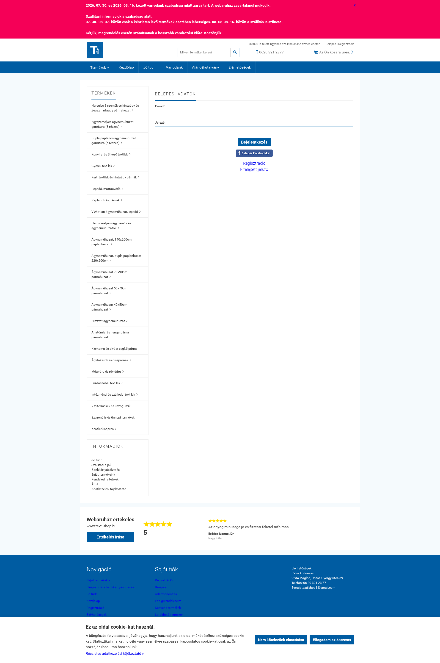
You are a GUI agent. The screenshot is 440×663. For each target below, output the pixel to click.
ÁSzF (95, 484)
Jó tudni (150, 67)
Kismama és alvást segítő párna (114, 348)
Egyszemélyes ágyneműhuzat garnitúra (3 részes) (112, 124)
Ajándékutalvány (205, 67)
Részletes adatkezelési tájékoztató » (115, 653)
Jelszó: (160, 122)
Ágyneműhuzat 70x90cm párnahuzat (109, 274)
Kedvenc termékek (168, 608)
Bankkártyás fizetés (105, 470)
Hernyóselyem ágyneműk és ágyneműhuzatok (111, 225)
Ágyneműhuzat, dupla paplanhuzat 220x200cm (116, 258)
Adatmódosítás (166, 594)
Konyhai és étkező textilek (110, 154)
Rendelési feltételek (104, 479)
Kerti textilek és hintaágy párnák (115, 177)
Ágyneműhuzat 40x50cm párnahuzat (109, 307)
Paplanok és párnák (106, 200)
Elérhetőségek (239, 67)
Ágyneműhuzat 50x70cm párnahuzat (109, 290)
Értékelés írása (110, 537)
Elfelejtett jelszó (254, 169)
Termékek (99, 67)
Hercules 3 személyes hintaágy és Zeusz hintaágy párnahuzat (115, 108)
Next (351, 529)
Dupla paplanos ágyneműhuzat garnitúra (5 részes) (113, 140)
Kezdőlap (126, 67)
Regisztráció (346, 44)
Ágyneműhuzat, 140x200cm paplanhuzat (111, 242)
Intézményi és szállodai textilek (114, 394)
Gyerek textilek (103, 166)
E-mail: (160, 106)
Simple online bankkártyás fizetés (110, 587)
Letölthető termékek (169, 614)
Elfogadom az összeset (332, 640)
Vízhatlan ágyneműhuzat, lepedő (115, 212)
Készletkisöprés (103, 429)
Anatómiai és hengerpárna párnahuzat (110, 334)
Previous (200, 529)
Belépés (331, 44)
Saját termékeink (103, 474)
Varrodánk (174, 67)
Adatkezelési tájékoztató (108, 489)
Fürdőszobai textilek (107, 383)
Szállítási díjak (101, 465)
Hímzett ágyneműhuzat (109, 321)
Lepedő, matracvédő (107, 189)
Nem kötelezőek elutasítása (281, 640)
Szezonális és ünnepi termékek (113, 417)
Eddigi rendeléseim (168, 601)
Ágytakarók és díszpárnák (111, 360)
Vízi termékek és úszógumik (110, 406)
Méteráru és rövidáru (107, 371)
